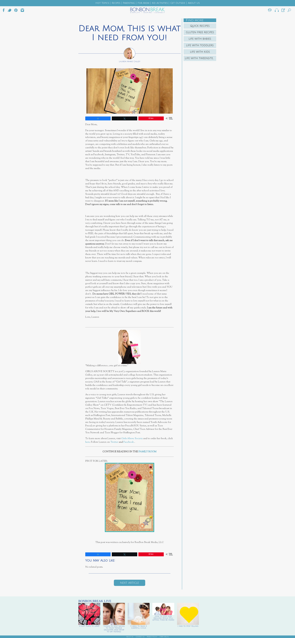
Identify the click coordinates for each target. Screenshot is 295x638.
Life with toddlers (200, 45)
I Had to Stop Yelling (188, 626)
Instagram (22, 11)
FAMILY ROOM (147, 451)
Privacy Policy (152, 637)
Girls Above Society (132, 438)
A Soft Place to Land (89, 626)
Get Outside (177, 3)
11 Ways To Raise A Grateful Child (138, 627)
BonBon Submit (283, 11)
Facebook (4, 11)
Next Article (129, 582)
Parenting (129, 3)
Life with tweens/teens (200, 58)
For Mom (143, 3)
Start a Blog (164, 637)
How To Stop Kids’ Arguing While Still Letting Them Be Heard (163, 618)
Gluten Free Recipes (200, 32)
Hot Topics (102, 3)
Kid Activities (160, 3)
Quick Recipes (200, 26)
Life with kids (200, 51)
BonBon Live (276, 11)
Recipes (116, 3)
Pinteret (16, 11)
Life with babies (200, 38)
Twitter (9, 11)
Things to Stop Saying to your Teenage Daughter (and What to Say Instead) (114, 629)
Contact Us (140, 637)
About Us (194, 3)
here (87, 442)
